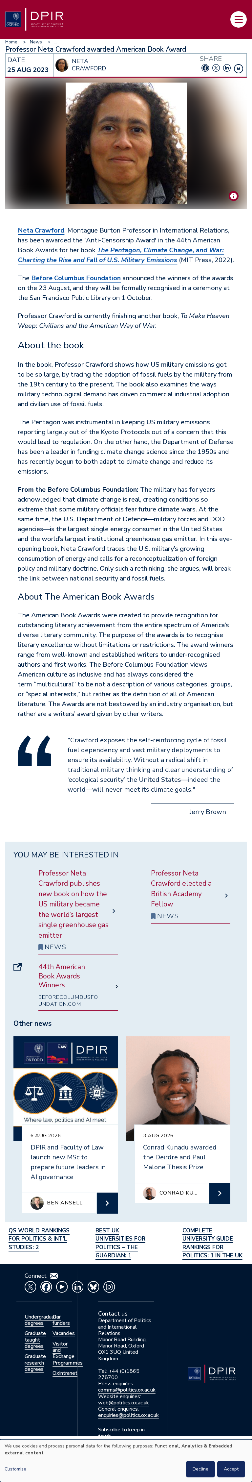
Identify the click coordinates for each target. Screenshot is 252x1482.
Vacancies (63, 1333)
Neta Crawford (41, 230)
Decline (200, 1469)
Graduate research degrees (35, 1362)
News (36, 42)
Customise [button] (15, 1469)
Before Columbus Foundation (76, 278)
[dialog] (126, 1460)
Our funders (61, 1320)
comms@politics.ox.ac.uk (127, 1390)
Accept (231, 1469)
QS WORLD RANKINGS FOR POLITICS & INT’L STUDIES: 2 (39, 1239)
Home (11, 42)
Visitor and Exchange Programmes (67, 1353)
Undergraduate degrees (42, 1320)
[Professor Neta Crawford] (234, 196)
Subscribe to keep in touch (121, 1433)
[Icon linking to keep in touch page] (54, 1276)
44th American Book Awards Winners (61, 976)
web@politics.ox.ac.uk (123, 1402)
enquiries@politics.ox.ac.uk (128, 1415)
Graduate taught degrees (35, 1339)
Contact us (113, 1314)
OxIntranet (64, 1373)
